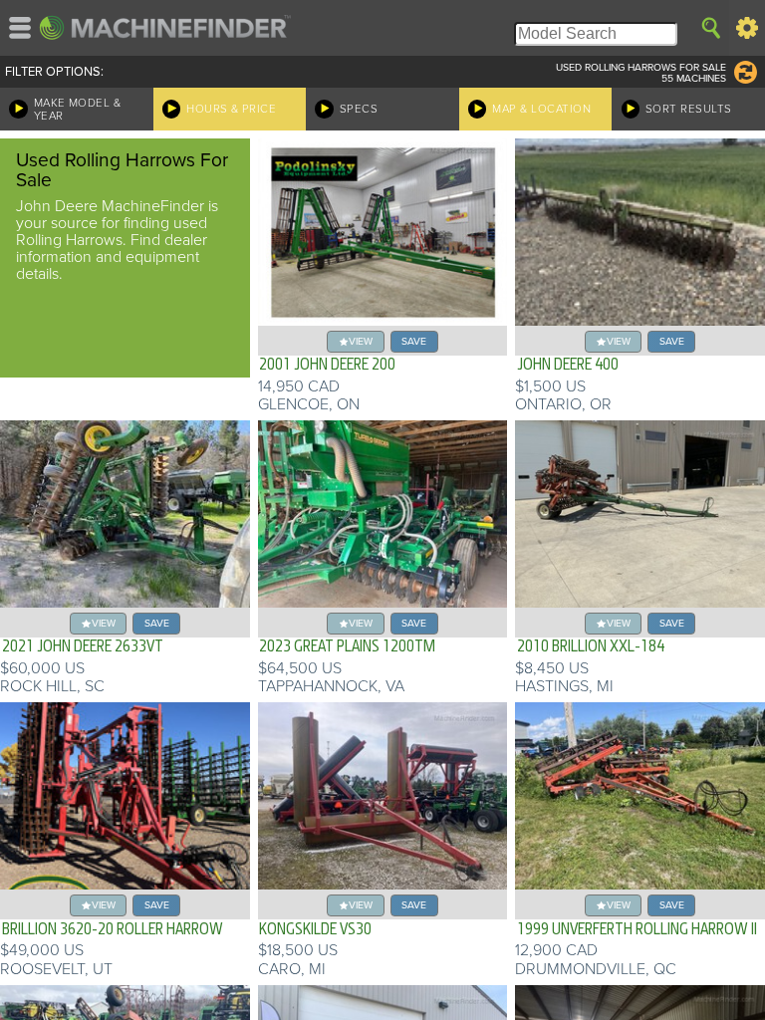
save (413, 341)
